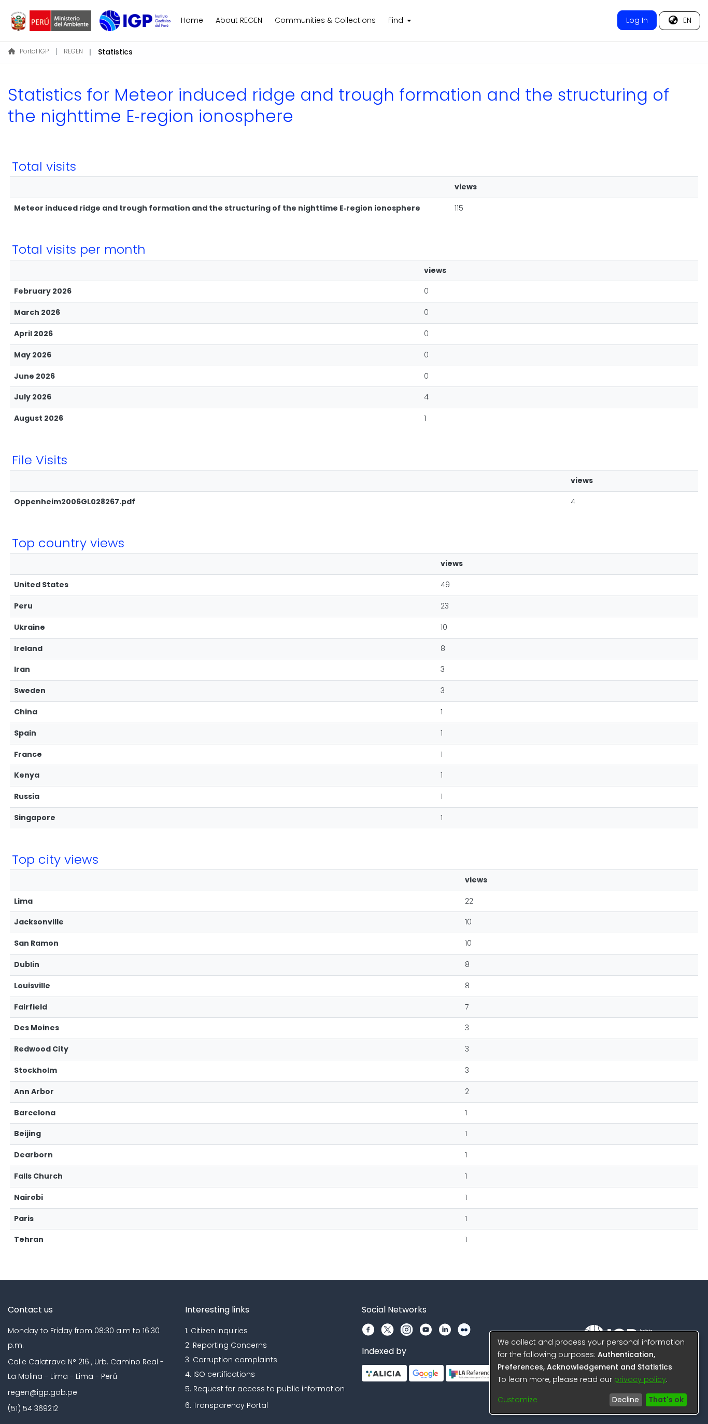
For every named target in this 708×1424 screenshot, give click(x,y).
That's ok (666, 1399)
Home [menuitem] (192, 20)
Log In (637, 20)
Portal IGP (34, 51)
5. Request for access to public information (265, 1389)
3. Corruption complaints (231, 1359)
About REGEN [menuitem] (239, 20)
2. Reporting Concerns (226, 1345)
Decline (625, 1399)
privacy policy (640, 1379)
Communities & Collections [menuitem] (325, 20)
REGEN (73, 51)
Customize (517, 1399)
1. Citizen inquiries (216, 1330)
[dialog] (594, 1373)
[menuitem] (398, 21)
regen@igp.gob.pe (42, 1392)
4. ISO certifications (220, 1374)
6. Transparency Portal (226, 1405)
